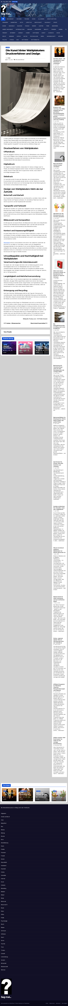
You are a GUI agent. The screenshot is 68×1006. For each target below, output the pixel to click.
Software (36, 32)
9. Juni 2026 (41, 797)
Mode (33, 19)
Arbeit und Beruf (7, 29)
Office (19, 36)
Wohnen (19, 19)
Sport (55, 22)
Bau (18, 39)
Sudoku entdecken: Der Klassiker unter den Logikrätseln (59, 508)
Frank (9, 58)
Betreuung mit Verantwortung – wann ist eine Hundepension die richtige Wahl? (58, 368)
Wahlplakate (7, 242)
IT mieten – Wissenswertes (12, 323)
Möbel (61, 29)
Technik (26, 19)
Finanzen (5, 22)
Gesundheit (10, 19)
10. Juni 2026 (24, 797)
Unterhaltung (20, 29)
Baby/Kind (55, 26)
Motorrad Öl (35, 39)
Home (47, 1003)
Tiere (47, 26)
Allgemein (41, 19)
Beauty (46, 29)
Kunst (43, 32)
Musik (58, 32)
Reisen (34, 26)
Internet (12, 32)
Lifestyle (29, 22)
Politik (4, 39)
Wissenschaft (51, 36)
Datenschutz (52, 1003)
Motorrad (25, 39)
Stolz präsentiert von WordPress (8, 1003)
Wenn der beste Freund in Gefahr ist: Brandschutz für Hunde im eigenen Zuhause (59, 274)
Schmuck (51, 32)
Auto (21, 22)
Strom (12, 39)
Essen (4, 26)
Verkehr (11, 36)
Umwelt (20, 32)
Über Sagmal (64, 1003)
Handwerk (38, 29)
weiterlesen (59, 91)
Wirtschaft (38, 22)
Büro (42, 36)
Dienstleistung (51, 19)
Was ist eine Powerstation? (38, 323)
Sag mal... (6, 13)
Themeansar (26, 1003)
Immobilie (11, 26)
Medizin (29, 29)
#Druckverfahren (19, 59)
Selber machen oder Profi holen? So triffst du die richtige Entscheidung (59, 740)
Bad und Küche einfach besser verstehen (57, 165)
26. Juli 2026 (8, 797)
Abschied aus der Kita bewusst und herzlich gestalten (58, 215)
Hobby (28, 32)
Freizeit (4, 32)
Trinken (53, 29)
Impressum (58, 1003)
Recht (4, 36)
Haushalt (48, 22)
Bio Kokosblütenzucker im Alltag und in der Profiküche (15, 807)
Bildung (19, 26)
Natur (25, 36)
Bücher (60, 36)
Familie (27, 26)
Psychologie (34, 36)
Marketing (14, 22)
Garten (41, 26)
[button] (65, 29)
